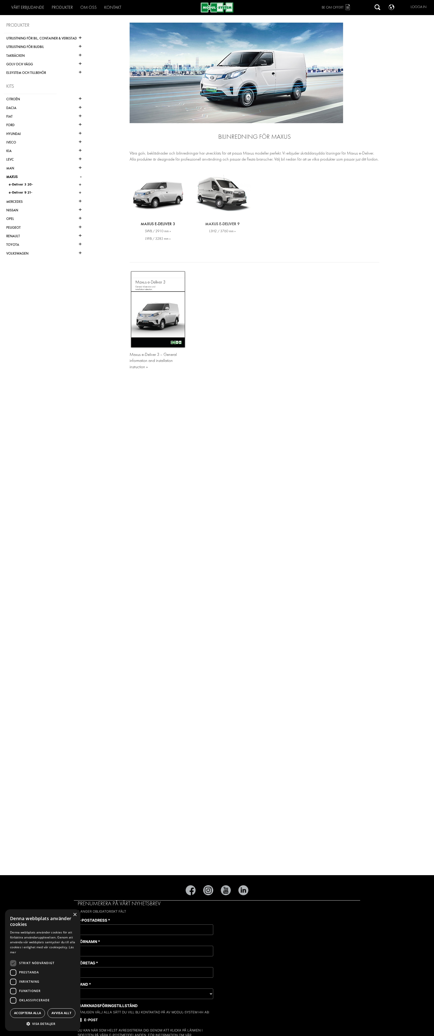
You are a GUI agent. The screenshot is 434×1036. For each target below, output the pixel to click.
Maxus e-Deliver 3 (158, 223)
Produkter (62, 7)
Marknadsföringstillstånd (108, 1005)
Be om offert (333, 7)
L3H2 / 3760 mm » (222, 231)
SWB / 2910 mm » (158, 231)
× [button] (75, 915)
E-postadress (94, 920)
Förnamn (89, 941)
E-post (91, 1020)
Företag (88, 963)
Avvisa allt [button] (61, 1013)
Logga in (418, 7)
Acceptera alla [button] (27, 1013)
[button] (42, 1023)
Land (84, 984)
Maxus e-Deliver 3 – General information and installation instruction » (153, 360)
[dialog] (42, 970)
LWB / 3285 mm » (158, 239)
